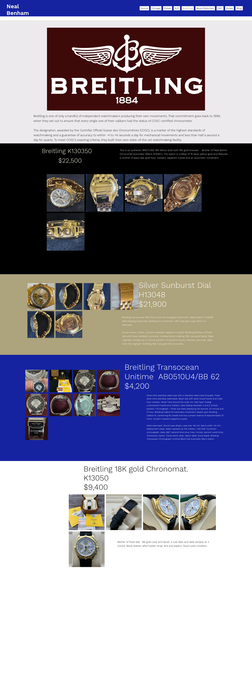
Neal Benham (18, 9)
